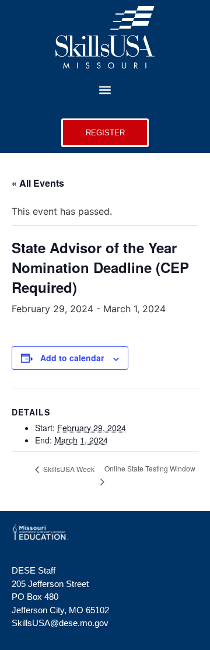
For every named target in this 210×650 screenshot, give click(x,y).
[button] (105, 90)
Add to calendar (72, 358)
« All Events (38, 183)
